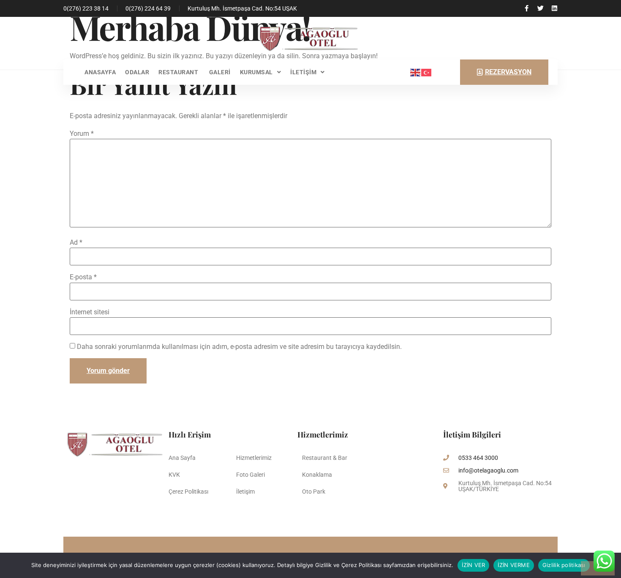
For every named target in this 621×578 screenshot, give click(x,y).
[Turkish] (426, 72)
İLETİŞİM (303, 72)
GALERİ (220, 72)
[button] (260, 72)
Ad (76, 242)
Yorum (82, 133)
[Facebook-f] (526, 8)
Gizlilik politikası (564, 565)
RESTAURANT (179, 72)
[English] (415, 72)
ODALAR (137, 72)
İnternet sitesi (89, 312)
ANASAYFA (100, 72)
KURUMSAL (256, 72)
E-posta (83, 277)
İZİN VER (473, 565)
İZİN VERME (514, 565)
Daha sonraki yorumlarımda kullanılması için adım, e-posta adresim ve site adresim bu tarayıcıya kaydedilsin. (239, 346)
